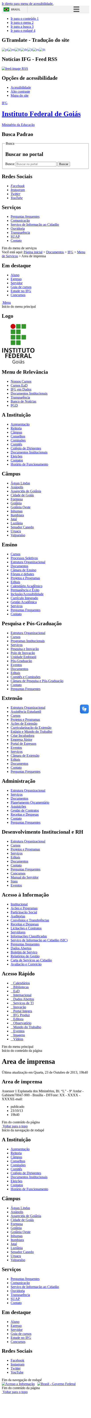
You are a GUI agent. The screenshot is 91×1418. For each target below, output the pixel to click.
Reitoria (16, 428)
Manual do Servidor (24, 877)
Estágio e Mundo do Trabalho (31, 731)
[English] (11, 49)
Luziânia (17, 523)
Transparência (20, 232)
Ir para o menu (22, 22)
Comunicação (20, 220)
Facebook (17, 1360)
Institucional (19, 904)
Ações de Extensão (24, 723)
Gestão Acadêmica (24, 602)
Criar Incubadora (22, 735)
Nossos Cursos (21, 381)
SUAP (15, 236)
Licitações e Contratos (26, 928)
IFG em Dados (21, 389)
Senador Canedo (22, 527)
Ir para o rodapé (23, 30)
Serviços (17, 606)
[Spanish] (36, 49)
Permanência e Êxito (25, 590)
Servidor (17, 283)
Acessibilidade (21, 87)
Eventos (16, 665)
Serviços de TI (23, 1003)
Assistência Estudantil (26, 711)
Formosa (17, 499)
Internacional (21, 995)
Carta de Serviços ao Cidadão (31, 960)
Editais (15, 582)
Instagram (17, 1364)
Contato (16, 240)
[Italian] (30, 49)
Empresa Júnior (21, 739)
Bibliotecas (20, 987)
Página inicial (33, 252)
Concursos (18, 295)
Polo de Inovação (23, 653)
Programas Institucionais (28, 641)
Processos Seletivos (24, 558)
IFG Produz (21, 1015)
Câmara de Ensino (23, 570)
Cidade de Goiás (22, 495)
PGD (14, 405)
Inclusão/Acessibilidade (27, 594)
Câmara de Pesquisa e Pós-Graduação (37, 681)
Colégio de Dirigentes (26, 448)
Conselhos (18, 436)
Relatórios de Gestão (25, 956)
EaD (16, 991)
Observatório (21, 1023)
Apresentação (20, 424)
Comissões (18, 440)
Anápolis (17, 487)
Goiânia (16, 503)
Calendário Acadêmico (26, 586)
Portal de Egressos (23, 743)
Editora (17, 1019)
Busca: (10, 164)
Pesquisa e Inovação (25, 649)
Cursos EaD (19, 385)
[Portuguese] (5, 49)
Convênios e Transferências (30, 920)
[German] (24, 49)
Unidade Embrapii (23, 657)
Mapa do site (19, 95)
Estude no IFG (21, 291)
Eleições (16, 456)
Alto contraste (20, 91)
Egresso (16, 279)
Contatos (17, 460)
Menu (6, 302)
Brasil (15, 9)
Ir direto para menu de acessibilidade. (27, 4)
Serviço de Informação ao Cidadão (35, 224)
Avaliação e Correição (26, 964)
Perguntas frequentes (25, 216)
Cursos (15, 554)
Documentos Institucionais (29, 393)
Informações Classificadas (29, 936)
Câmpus (16, 432)
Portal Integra (22, 1011)
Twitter (16, 1368)
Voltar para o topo (15, 1126)
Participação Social (24, 912)
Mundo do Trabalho (26, 1027)
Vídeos (17, 1039)
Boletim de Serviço (24, 952)
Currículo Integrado (24, 598)
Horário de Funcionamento (29, 464)
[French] (18, 49)
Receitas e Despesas (25, 814)
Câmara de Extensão (25, 755)
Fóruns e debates (22, 574)
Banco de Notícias (23, 401)
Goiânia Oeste (20, 507)
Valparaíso (18, 535)
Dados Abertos (21, 948)
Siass (14, 881)
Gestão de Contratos (25, 810)
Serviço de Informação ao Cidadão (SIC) (39, 940)
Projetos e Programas (25, 578)
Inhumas (17, 511)
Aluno (15, 275)
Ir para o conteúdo (25, 18)
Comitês (16, 444)
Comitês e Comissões (25, 677)
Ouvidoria (18, 228)
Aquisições (18, 806)
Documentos (55, 252)
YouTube (17, 1372)
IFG (70, 252)
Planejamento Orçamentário (30, 802)
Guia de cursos (21, 287)
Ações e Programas (24, 908)
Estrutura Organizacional (28, 562)
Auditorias (18, 916)
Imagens (18, 1035)
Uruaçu (16, 531)
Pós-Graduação (21, 661)
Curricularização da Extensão (31, 727)
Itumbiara (17, 515)
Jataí (14, 519)
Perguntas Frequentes (25, 610)
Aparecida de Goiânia (26, 491)
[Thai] (42, 49)
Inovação (19, 1007)
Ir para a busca (22, 26)
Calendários (21, 983)
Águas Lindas (20, 483)
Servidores (18, 932)
